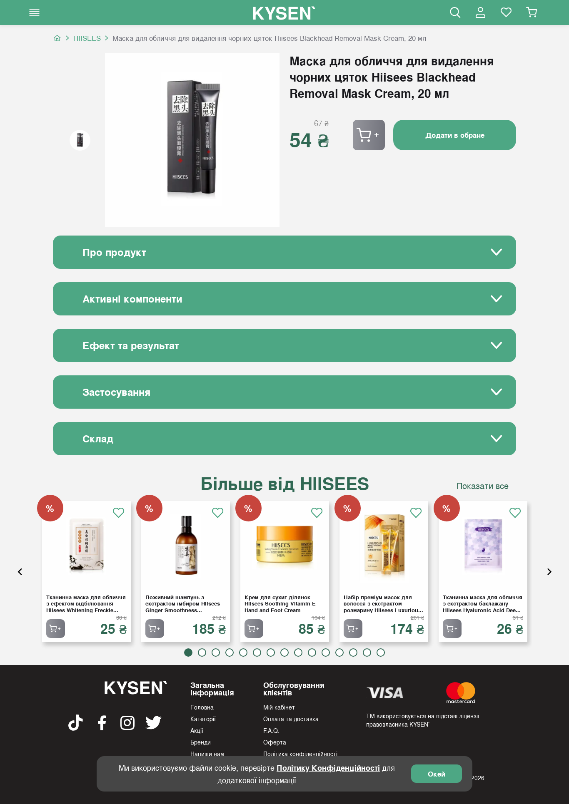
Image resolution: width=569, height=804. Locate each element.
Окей (436, 774)
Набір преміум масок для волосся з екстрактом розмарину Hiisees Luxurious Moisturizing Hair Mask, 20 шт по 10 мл (383, 603)
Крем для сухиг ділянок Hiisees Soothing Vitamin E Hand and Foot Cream (280, 603)
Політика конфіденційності (300, 753)
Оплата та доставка (291, 719)
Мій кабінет (279, 707)
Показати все (483, 485)
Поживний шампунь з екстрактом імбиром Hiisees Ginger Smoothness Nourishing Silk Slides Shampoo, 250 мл (182, 603)
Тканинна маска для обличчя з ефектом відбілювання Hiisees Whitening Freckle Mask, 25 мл (86, 603)
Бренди (200, 742)
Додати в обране (454, 135)
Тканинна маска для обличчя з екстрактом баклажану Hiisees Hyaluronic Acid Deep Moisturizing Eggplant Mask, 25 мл (482, 603)
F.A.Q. (271, 730)
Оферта (274, 742)
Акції (196, 730)
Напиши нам (207, 753)
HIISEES (87, 37)
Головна (202, 707)
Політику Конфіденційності (328, 767)
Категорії (203, 719)
